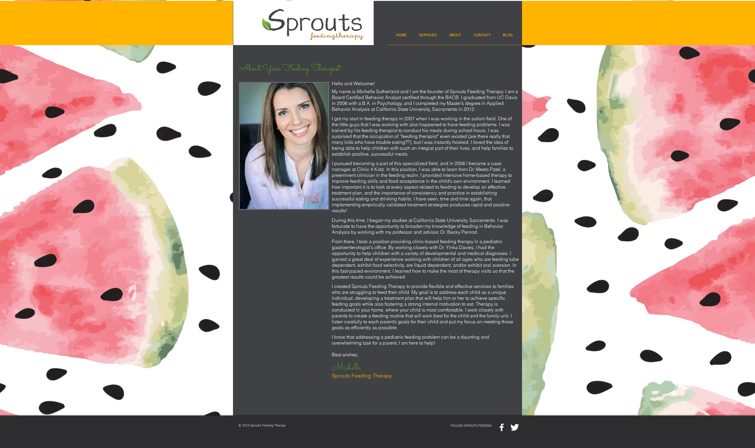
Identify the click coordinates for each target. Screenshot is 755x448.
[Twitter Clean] (515, 427)
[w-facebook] (502, 427)
